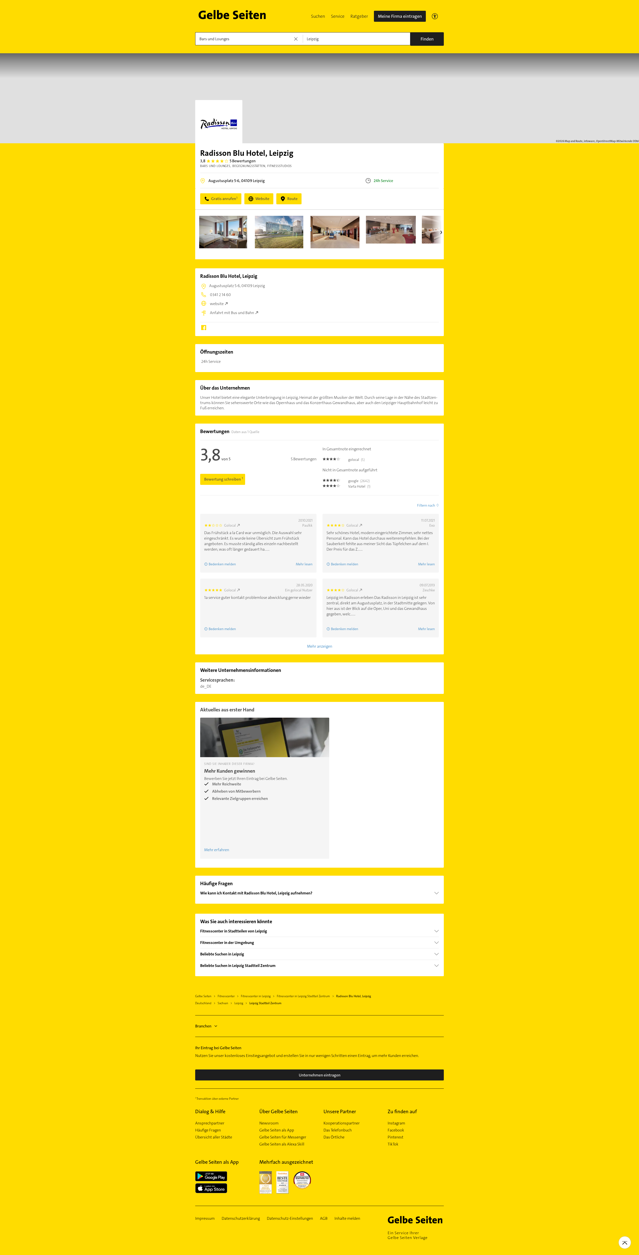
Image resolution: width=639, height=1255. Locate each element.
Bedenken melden (222, 564)
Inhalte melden (347, 1218)
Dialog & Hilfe (210, 1111)
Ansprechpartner (209, 1123)
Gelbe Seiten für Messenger (282, 1137)
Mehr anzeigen (319, 646)
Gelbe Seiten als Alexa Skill (281, 1144)
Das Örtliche (333, 1137)
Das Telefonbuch (337, 1130)
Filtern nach (426, 505)
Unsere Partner (339, 1111)
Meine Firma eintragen (400, 16)
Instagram (396, 1123)
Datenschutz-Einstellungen (290, 1218)
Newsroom (269, 1123)
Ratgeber (359, 16)
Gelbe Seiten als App (276, 1130)
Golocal (230, 525)
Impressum (205, 1218)
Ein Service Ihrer (408, 1235)
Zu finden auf (402, 1111)
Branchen (203, 1026)
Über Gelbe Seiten (278, 1111)
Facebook (396, 1130)
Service (337, 16)
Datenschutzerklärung (241, 1218)
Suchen (318, 16)
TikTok (393, 1144)
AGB (323, 1218)
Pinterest (395, 1137)
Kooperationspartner (341, 1123)
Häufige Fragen (208, 1130)
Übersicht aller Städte (213, 1137)
